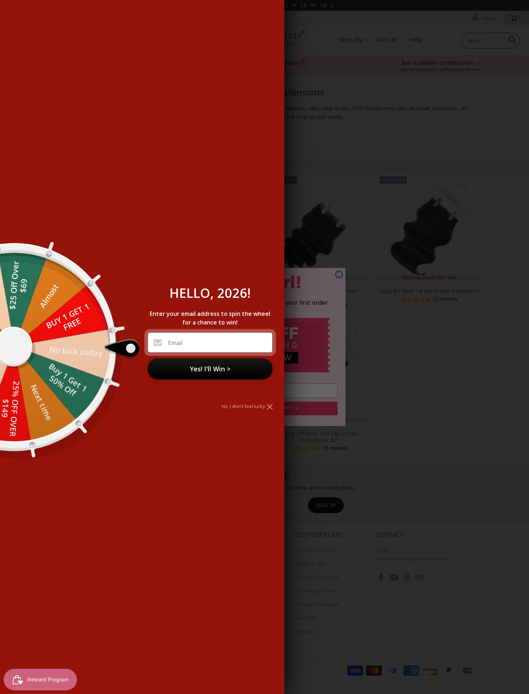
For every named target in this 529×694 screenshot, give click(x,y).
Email (175, 343)
